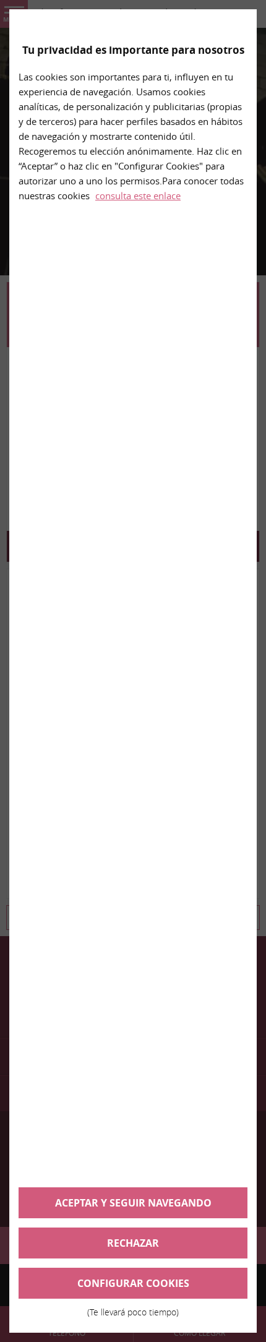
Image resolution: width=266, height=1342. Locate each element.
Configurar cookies (133, 1287)
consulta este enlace (138, 195)
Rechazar (133, 1243)
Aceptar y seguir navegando (133, 1203)
